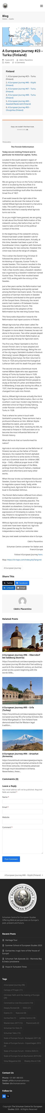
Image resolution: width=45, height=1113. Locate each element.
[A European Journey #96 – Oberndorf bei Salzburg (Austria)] (22, 637)
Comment (7, 827)
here (40, 554)
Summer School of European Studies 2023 (23, 945)
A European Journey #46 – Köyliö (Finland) (23, 875)
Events (8, 1013)
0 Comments (20, 62)
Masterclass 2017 (13, 1023)
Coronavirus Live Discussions (18, 1003)
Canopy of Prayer (13, 990)
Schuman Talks (12, 1033)
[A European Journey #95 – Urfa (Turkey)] (22, 690)
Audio (7, 62)
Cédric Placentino (26, 60)
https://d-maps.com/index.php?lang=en (24, 559)
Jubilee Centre (27, 1018)
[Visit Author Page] (22, 601)
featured (21, 1013)
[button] (41, 6)
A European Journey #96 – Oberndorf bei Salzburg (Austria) (21, 656)
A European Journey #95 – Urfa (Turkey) (18, 709)
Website (5, 817)
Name (5, 797)
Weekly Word (32, 1061)
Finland (10, 71)
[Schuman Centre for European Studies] (22, 898)
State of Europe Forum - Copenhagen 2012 (22, 1044)
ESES (27, 1008)
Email (5, 807)
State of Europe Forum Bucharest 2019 (22, 1056)
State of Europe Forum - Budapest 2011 (22, 1038)
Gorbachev (10, 1018)
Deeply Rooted (11, 1008)
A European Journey (12, 568)
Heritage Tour (11, 940)
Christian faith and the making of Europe (21, 996)
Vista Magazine (12, 1061)
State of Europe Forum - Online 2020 (21, 1051)
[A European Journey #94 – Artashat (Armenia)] (22, 740)
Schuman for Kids (13, 1028)
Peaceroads (32, 1023)
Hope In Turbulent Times (16, 967)
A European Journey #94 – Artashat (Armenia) (20, 755)
